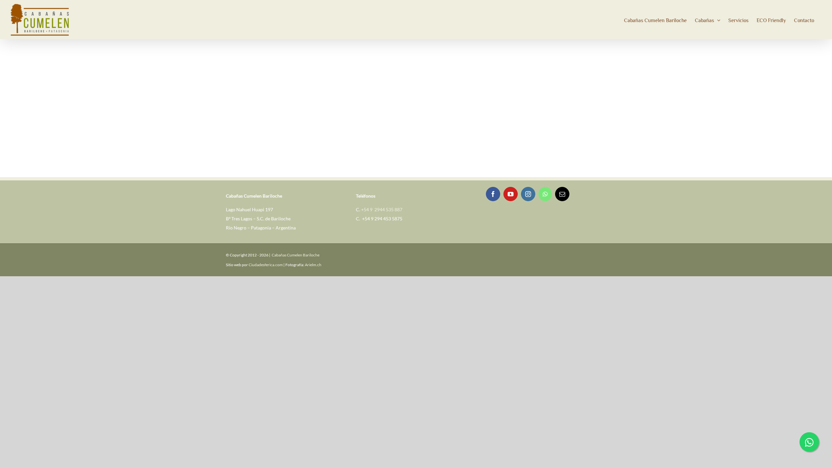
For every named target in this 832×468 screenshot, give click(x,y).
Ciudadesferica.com (266, 264)
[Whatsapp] (545, 194)
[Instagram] (528, 194)
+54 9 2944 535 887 (381, 209)
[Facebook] (493, 194)
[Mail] (562, 194)
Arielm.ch (313, 264)
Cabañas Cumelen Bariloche (295, 255)
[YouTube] (510, 194)
